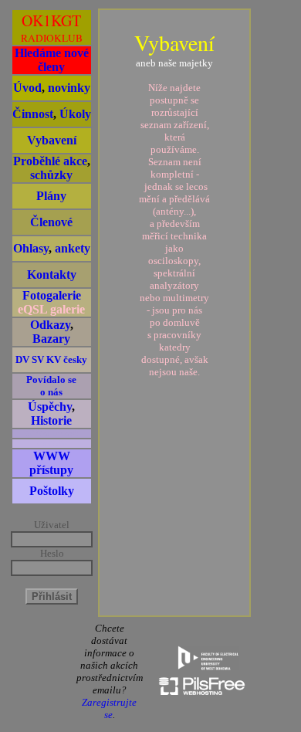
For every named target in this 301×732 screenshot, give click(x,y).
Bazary (51, 338)
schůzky (51, 174)
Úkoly (75, 113)
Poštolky (51, 490)
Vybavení (51, 140)
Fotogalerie (51, 295)
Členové (51, 222)
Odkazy (50, 324)
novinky (69, 87)
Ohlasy (31, 248)
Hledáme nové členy (52, 59)
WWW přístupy (51, 462)
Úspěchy (50, 406)
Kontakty (51, 274)
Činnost (32, 113)
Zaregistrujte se (109, 708)
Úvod (27, 87)
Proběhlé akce (50, 161)
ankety (72, 248)
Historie (51, 420)
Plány (51, 195)
